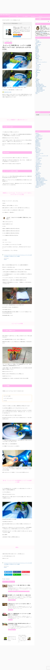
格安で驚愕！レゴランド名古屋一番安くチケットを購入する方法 (19, 595)
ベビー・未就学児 (25, 16)
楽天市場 (20, 34)
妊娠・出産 (32, 16)
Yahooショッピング (17, 36)
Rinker (16, 33)
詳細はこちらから (43, 32)
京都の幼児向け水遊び (7, 92)
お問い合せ (40, 16)
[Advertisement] (25, 7)
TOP (9, 16)
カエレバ (8, 258)
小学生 (17, 16)
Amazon (15, 34)
